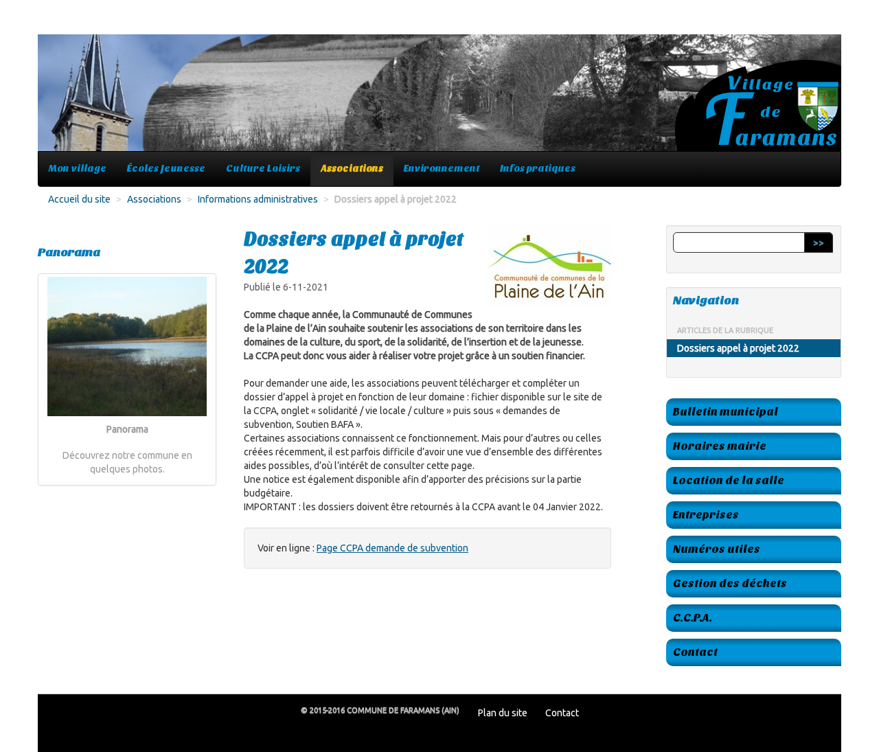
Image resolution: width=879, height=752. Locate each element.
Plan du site (502, 712)
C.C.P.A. (692, 617)
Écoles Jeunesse (166, 168)
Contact (695, 652)
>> (818, 242)
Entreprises (706, 514)
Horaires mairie (719, 446)
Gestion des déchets (730, 583)
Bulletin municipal (725, 411)
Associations (352, 168)
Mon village (77, 168)
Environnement (441, 168)
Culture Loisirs (263, 168)
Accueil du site (79, 199)
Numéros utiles (716, 549)
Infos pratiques (537, 168)
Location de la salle (728, 480)
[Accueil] (439, 99)
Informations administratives (258, 199)
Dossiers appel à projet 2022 (738, 348)
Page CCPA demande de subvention (392, 548)
